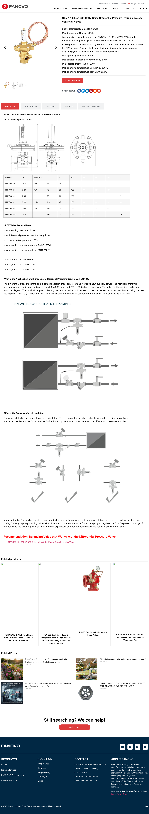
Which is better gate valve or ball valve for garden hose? (123, 659)
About (116, 8)
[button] (79, 91)
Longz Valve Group (119, 794)
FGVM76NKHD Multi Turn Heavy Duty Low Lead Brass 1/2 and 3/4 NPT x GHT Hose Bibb (18, 638)
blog (142, 8)
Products (59, 8)
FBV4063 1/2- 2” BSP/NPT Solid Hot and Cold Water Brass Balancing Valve (41, 542)
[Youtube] (122, 747)
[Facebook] (130, 747)
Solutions (102, 8)
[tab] (10, 106)
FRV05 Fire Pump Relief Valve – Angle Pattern (93, 633)
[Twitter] (145, 747)
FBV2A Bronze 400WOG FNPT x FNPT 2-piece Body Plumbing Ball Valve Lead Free (130, 637)
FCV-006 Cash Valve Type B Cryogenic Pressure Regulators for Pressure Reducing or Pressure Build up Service (56, 639)
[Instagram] (137, 747)
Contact (129, 8)
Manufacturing (80, 8)
